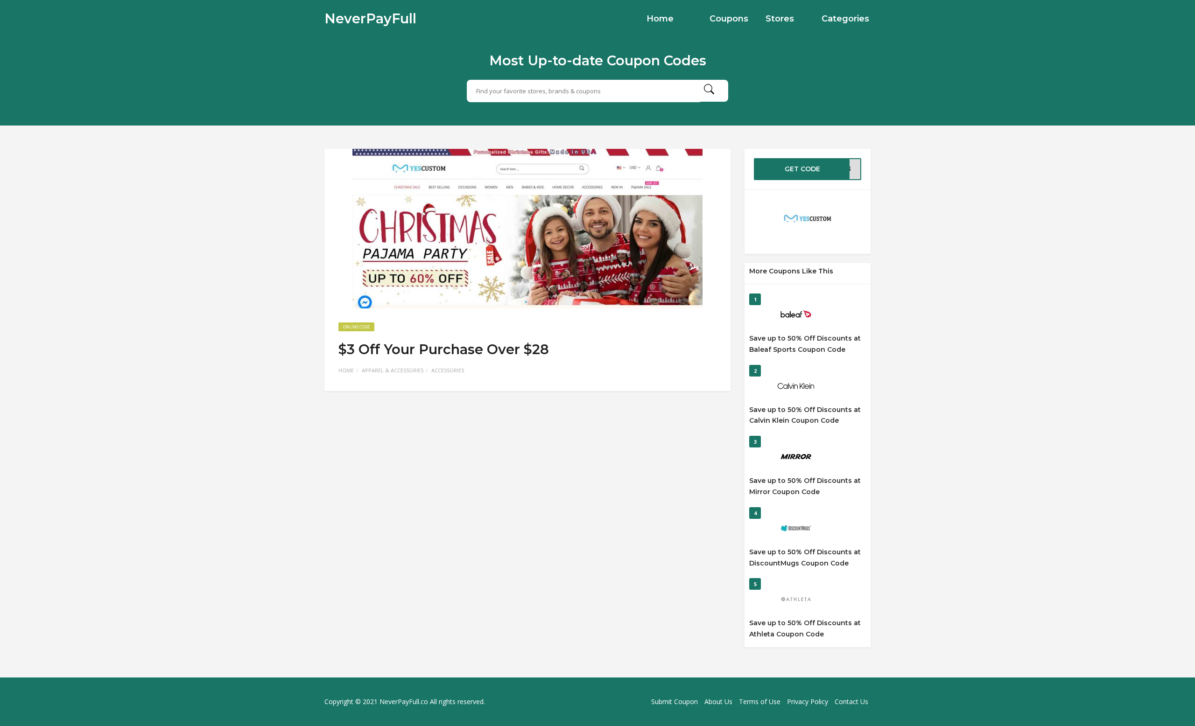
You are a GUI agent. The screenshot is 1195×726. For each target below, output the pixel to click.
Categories (845, 19)
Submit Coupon (674, 701)
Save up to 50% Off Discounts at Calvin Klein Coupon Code (805, 415)
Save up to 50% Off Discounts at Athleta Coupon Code (805, 628)
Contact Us (851, 701)
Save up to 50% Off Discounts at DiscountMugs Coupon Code (805, 557)
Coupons (729, 19)
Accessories (447, 370)
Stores (780, 19)
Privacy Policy (807, 701)
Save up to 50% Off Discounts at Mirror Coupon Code (805, 486)
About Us (718, 701)
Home (660, 19)
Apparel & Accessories (392, 370)
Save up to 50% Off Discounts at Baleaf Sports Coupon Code (805, 344)
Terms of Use (759, 701)
